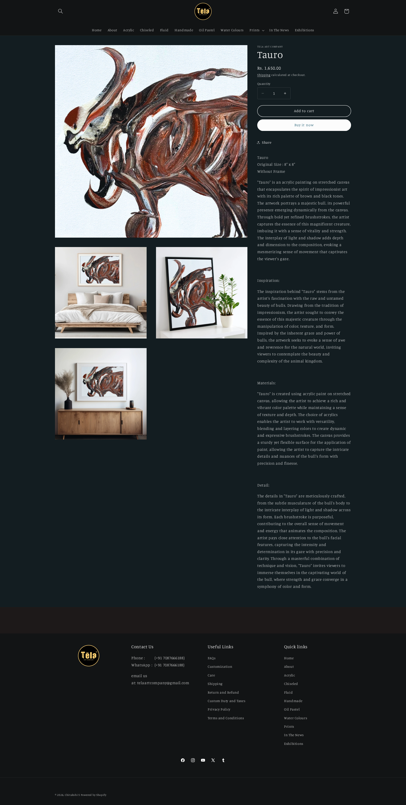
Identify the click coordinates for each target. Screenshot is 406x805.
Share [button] (266, 142)
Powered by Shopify (93, 795)
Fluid (288, 692)
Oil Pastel (292, 709)
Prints (289, 726)
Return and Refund (223, 692)
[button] (60, 11)
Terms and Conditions (226, 718)
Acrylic (289, 675)
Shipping (263, 75)
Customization (220, 666)
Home (289, 658)
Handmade (293, 701)
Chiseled (291, 683)
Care (211, 675)
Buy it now (304, 125)
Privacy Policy (219, 709)
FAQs (212, 658)
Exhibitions (293, 743)
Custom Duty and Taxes (226, 701)
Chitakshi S (72, 795)
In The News (294, 735)
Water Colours (295, 718)
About (289, 666)
